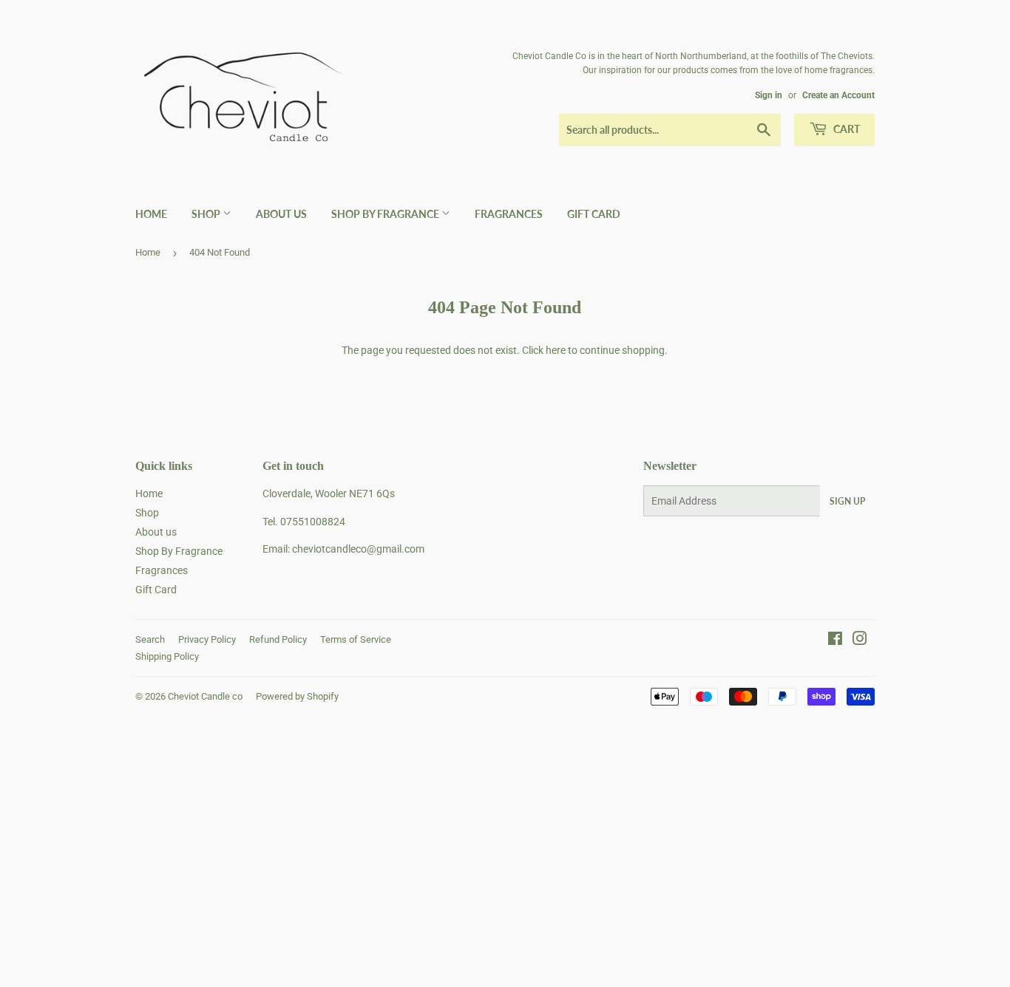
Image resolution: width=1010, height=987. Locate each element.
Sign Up (847, 501)
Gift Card (593, 214)
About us (281, 214)
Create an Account (838, 95)
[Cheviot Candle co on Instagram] (860, 640)
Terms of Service (355, 639)
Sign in (768, 95)
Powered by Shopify (297, 696)
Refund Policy (278, 639)
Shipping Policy (167, 656)
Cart (845, 129)
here (556, 350)
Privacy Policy (207, 639)
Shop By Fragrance (386, 214)
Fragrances (509, 214)
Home (151, 214)
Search (150, 639)
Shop (207, 214)
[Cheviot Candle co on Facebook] (835, 640)
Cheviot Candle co (205, 696)
